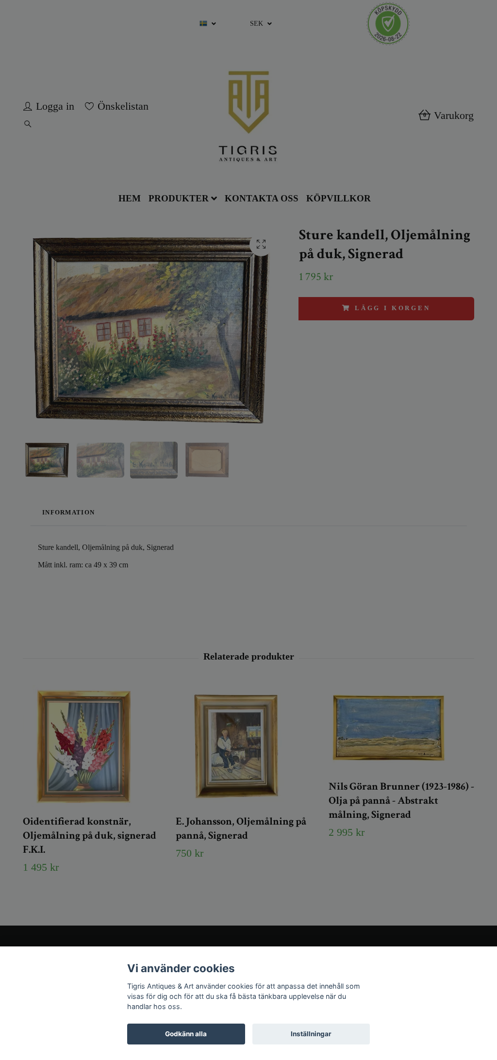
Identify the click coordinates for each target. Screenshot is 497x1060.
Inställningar (311, 1034)
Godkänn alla (186, 1034)
